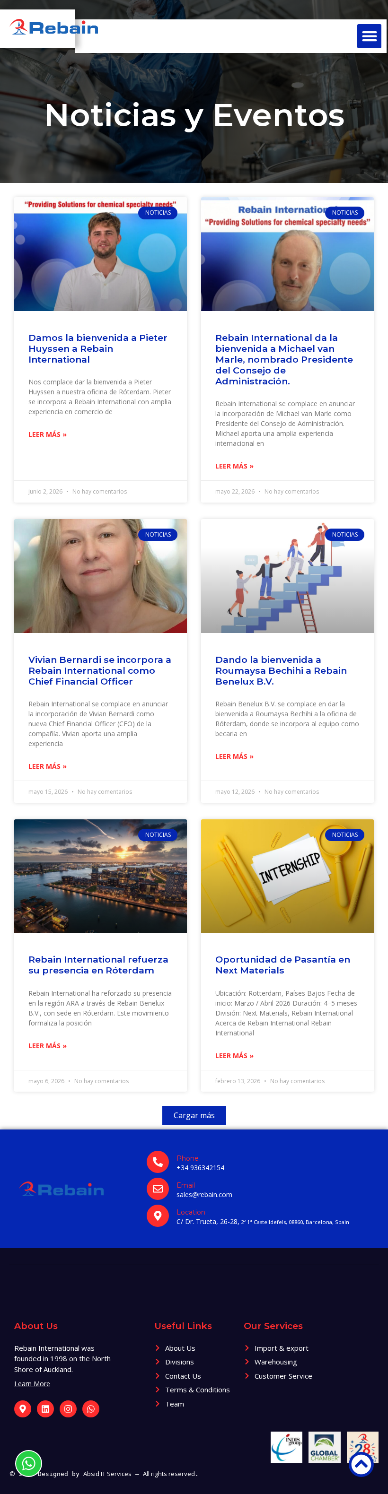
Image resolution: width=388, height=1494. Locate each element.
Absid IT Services (107, 1473)
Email (185, 1185)
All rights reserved (169, 1473)
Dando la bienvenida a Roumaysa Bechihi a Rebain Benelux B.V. (281, 670)
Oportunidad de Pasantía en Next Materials (282, 965)
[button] (369, 36)
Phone (187, 1158)
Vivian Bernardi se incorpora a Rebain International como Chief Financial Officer (99, 670)
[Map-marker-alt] (22, 1408)
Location (190, 1212)
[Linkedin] (45, 1408)
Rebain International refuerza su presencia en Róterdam (98, 965)
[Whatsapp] (90, 1408)
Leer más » (47, 434)
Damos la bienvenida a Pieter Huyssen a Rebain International (98, 348)
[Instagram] (68, 1408)
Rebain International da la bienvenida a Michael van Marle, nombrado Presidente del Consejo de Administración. (284, 359)
